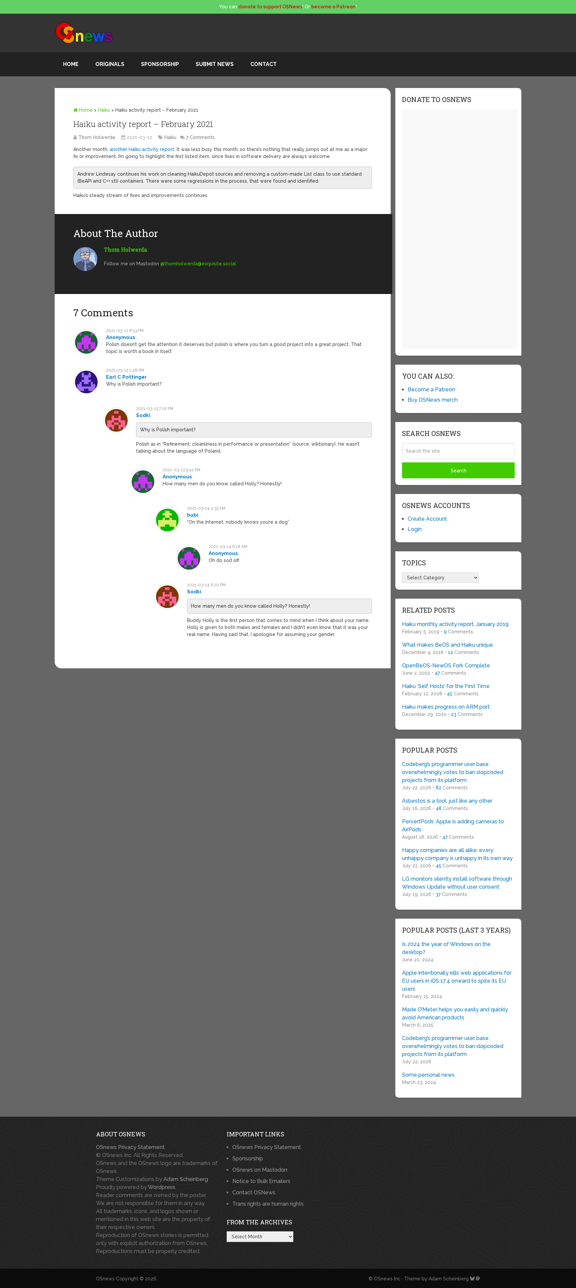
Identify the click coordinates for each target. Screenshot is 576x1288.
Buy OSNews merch (433, 400)
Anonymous (120, 337)
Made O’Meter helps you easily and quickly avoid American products (455, 1013)
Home (71, 64)
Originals (109, 64)
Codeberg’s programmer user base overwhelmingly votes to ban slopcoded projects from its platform (452, 772)
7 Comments (200, 137)
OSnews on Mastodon (259, 1170)
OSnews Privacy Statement (130, 1147)
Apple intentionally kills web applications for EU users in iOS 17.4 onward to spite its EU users (456, 981)
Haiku (104, 110)
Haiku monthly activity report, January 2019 (455, 624)
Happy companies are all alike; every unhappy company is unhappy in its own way (457, 854)
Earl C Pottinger (126, 377)
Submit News (215, 64)
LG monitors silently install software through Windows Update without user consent (457, 883)
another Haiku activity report (142, 149)
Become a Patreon (431, 389)
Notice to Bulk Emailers (261, 1181)
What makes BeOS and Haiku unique (447, 645)
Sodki (143, 415)
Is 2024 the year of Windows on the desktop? (446, 948)
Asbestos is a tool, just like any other (447, 801)
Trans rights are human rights (268, 1204)
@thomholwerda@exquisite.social (198, 263)
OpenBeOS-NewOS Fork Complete (446, 665)
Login (415, 529)
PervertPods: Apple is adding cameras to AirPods (453, 825)
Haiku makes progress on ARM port (446, 707)
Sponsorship (160, 64)
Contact (263, 64)
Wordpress (161, 1187)
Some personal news (428, 1075)
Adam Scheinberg (185, 1179)
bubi (192, 515)
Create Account (427, 519)
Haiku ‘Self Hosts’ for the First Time (446, 686)
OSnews (105, 1278)
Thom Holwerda (96, 137)
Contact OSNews (253, 1192)
